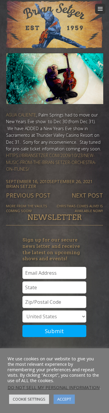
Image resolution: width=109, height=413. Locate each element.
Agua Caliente (21, 115)
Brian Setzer (21, 186)
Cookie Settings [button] (29, 399)
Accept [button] (64, 399)
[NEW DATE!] (54, 78)
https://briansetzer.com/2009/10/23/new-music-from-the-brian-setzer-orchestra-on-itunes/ (51, 162)
